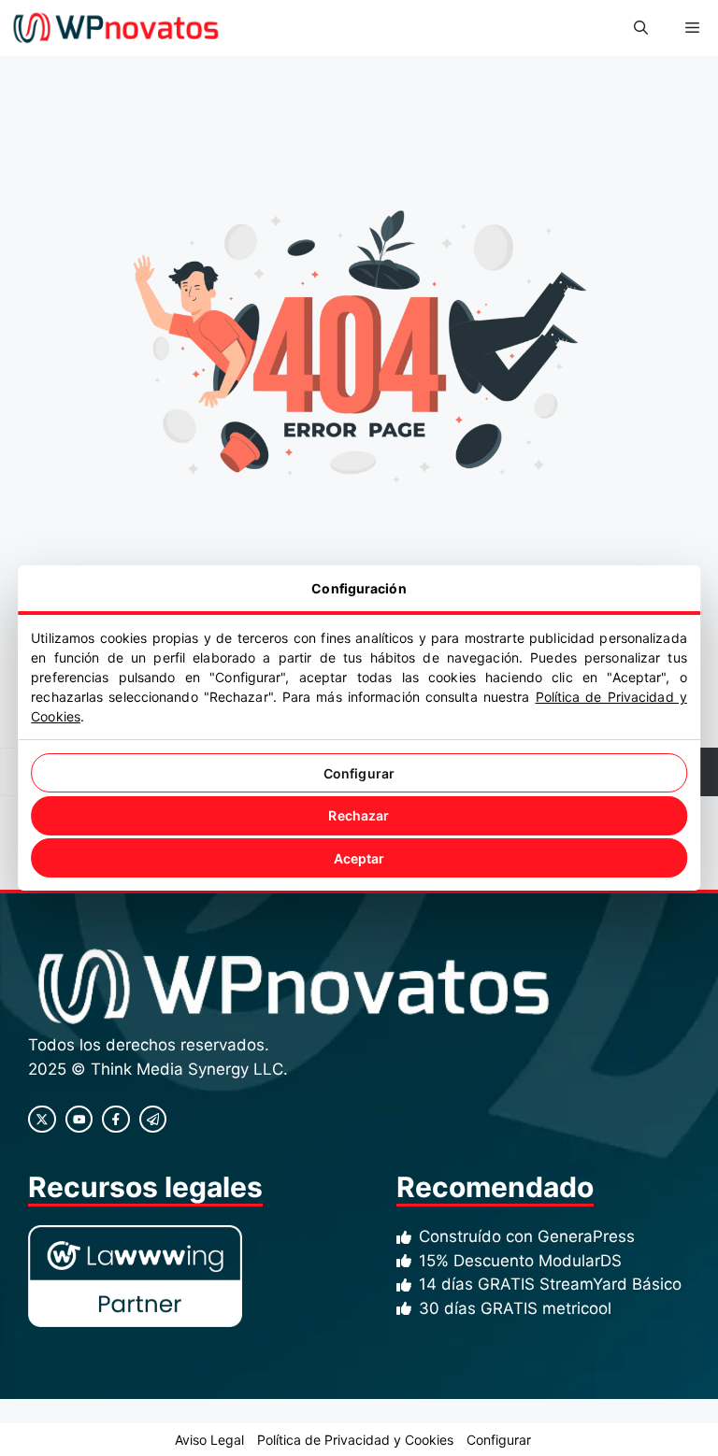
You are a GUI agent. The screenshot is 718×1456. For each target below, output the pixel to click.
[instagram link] (42, 1120)
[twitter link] (79, 1120)
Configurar (359, 773)
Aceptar (359, 858)
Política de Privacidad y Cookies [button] (355, 1440)
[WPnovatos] (115, 28)
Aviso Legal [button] (209, 1440)
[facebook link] (116, 1120)
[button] (641, 28)
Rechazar (358, 815)
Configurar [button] (499, 1440)
